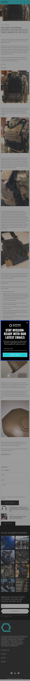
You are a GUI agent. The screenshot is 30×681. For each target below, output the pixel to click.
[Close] (27, 322)
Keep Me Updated (15, 355)
